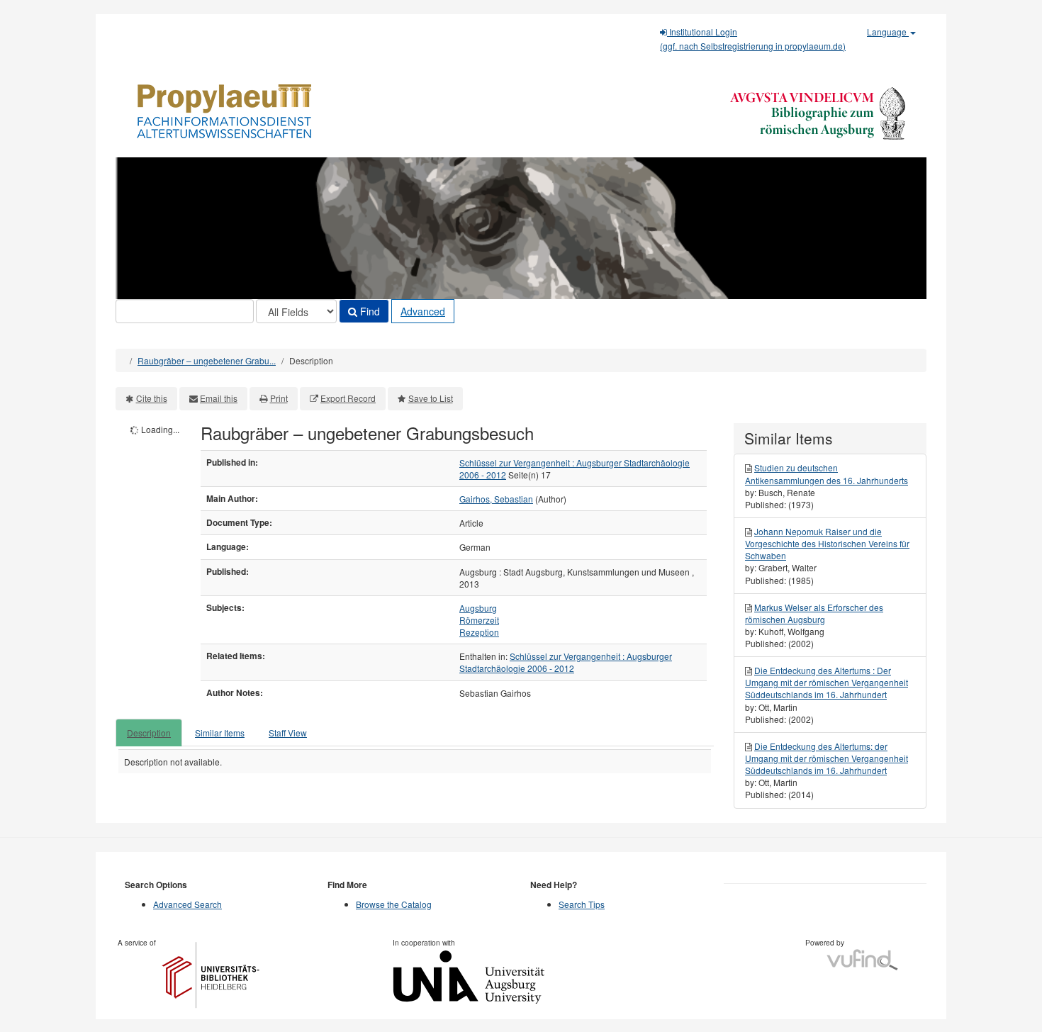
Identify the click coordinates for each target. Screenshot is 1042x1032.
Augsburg (478, 608)
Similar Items (220, 733)
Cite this (151, 398)
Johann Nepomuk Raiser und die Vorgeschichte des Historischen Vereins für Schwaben (827, 543)
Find (368, 311)
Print (279, 398)
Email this (218, 398)
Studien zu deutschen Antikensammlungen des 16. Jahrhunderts (826, 473)
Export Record (348, 398)
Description (149, 733)
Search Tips (582, 904)
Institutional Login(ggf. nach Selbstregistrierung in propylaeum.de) (753, 39)
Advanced (422, 311)
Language (888, 32)
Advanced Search (187, 904)
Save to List (430, 398)
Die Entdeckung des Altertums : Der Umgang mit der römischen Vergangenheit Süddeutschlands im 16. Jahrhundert (826, 682)
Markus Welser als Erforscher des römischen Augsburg (814, 613)
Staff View (288, 733)
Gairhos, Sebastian (496, 499)
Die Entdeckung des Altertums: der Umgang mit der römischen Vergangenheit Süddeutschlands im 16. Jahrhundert (826, 758)
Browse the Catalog (394, 904)
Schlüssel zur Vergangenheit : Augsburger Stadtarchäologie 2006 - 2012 (565, 662)
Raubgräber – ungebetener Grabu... (207, 360)
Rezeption (479, 632)
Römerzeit (479, 620)
